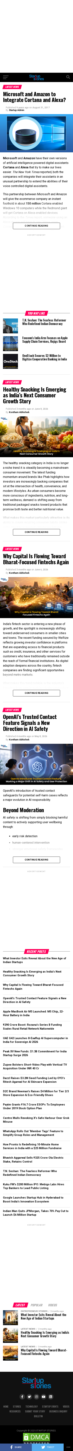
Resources (15, 1411)
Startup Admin (16, 110)
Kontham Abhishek (19, 412)
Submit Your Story (35, 1411)
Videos (66, 1406)
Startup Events (50, 1406)
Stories (17, 1406)
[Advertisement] (36, 36)
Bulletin (38, 1416)
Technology (31, 1406)
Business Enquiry (58, 1411)
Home (5, 1406)
